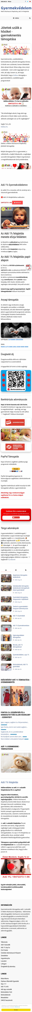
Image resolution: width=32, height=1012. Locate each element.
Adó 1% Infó (4, 986)
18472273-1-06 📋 (16, 103)
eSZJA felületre (14, 244)
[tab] (6, 570)
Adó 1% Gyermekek (19, 616)
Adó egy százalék (6, 989)
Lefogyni (3, 964)
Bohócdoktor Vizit (6, 992)
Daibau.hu (4, 127)
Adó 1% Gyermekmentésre (21, 625)
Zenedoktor (4, 955)
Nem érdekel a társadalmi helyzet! (12, 739)
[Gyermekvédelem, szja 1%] (6, 655)
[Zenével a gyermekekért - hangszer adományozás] (6, 607)
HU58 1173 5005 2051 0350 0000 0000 (14, 347)
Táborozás (4, 942)
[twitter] (28, 1)
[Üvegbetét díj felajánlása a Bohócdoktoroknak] (16, 381)
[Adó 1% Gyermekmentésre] (6, 626)
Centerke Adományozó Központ (11, 953)
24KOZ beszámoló (6, 1000)
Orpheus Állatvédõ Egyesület (10, 981)
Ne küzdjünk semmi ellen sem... (12, 737)
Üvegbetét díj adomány (8, 966)
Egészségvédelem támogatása (18, 636)
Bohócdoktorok (5, 995)
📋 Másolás (17, 202)
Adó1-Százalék (5, 945)
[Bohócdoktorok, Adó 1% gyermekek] (6, 665)
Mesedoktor (4, 997)
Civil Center (4, 950)
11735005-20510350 (15, 340)
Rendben (16, 1010)
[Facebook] (26, 1)
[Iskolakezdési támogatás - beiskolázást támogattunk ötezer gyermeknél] (6, 586)
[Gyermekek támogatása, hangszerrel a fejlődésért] (6, 597)
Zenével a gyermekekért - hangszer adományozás (20, 607)
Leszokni (3, 961)
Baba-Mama (5, 978)
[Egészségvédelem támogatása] (6, 636)
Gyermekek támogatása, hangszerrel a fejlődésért (20, 598)
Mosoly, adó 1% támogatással (18, 646)
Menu (17, 18)
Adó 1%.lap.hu (5, 947)
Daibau (15, 75)
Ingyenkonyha (5, 958)
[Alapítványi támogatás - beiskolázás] (6, 575)
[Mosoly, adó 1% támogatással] (6, 645)
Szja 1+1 (3, 984)
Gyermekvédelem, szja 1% (21, 655)
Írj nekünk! (11, 559)
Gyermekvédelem (16, 7)
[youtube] (30, 1)
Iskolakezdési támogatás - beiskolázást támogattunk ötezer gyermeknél (21, 588)
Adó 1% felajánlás (9, 782)
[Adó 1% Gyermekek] (6, 616)
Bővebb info (17, 1007)
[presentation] (6, 570)
